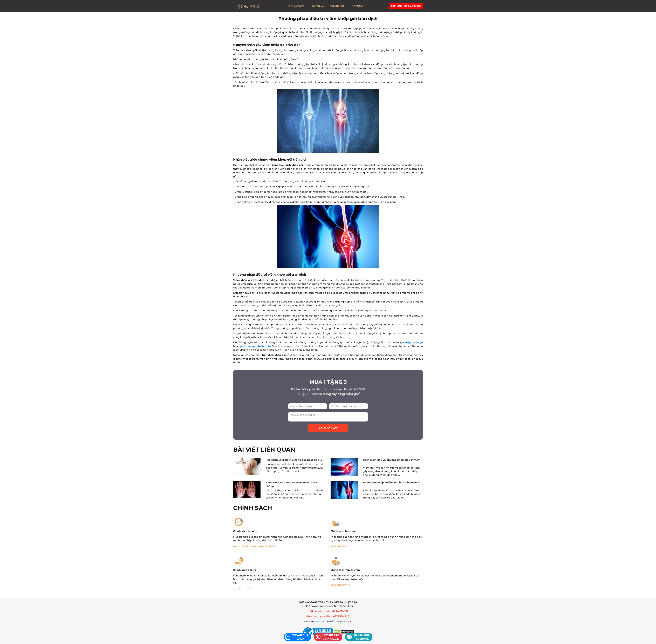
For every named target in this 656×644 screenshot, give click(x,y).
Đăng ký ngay (328, 427)
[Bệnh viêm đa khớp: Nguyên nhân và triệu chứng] (247, 489)
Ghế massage (296, 6)
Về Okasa (357, 6)
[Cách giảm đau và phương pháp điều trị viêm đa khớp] (344, 467)
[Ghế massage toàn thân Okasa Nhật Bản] (247, 6)
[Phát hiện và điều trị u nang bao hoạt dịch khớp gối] (247, 466)
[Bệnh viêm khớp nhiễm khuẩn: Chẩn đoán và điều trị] (344, 490)
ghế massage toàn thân (255, 346)
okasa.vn (320, 621)
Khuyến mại (318, 6)
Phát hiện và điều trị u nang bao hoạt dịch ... (294, 459)
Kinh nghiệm (337, 6)
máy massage (414, 342)
